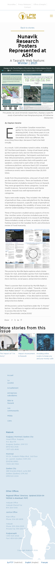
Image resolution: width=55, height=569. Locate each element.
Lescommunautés (13, 409)
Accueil (10, 375)
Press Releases (24, 4)
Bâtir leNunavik (10, 401)
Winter (23, 63)
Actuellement (12, 388)
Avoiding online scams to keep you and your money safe (45, 355)
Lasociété (10, 381)
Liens (9, 421)
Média (9, 415)
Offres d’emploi (39, 4)
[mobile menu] (51, 15)
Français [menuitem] (44, 562)
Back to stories (27, 27)
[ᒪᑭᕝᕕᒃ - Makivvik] (27, 16)
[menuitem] (15, 562)
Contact (27, 7)
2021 (33, 63)
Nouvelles (11, 4)
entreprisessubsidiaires (12, 394)
